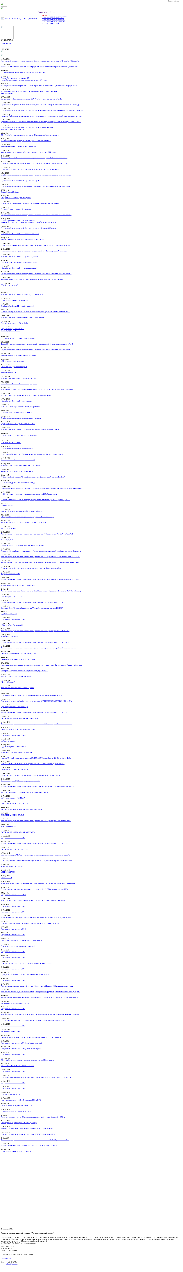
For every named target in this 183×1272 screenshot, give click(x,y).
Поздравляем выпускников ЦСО (13, 935)
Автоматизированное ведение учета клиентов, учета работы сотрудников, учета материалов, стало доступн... (40, 992)
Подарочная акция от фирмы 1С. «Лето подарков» (19, 435)
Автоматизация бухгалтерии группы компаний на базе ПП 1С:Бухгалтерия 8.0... (30, 1145)
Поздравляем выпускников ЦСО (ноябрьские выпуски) (21, 1049)
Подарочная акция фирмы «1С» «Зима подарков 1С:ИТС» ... (12, 330)
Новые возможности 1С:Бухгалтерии (14, 300)
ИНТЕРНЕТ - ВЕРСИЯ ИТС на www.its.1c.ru (17, 1066)
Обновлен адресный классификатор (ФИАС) (17, 412)
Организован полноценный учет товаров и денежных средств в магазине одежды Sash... (33, 1020)
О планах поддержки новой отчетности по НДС (18, 483)
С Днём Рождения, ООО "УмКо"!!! (13, 747)
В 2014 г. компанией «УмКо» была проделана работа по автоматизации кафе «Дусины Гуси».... (35, 500)
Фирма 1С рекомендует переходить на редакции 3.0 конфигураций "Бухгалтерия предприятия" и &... (37, 344)
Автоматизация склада (50, 23)
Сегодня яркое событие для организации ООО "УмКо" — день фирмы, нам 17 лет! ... (31, 99)
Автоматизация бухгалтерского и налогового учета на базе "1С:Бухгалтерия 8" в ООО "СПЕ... (35, 631)
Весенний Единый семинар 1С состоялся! (16, 209)
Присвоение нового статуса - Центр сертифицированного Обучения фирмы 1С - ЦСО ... (33, 1117)
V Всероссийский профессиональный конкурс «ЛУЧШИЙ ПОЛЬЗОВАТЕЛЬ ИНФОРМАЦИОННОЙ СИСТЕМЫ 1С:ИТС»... (30, 221)
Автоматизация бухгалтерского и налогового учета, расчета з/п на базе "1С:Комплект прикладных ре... (38, 786)
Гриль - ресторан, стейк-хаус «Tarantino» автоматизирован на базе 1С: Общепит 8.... (31, 775)
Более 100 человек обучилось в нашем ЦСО (17, 1106)
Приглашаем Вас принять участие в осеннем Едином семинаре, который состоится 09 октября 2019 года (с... (40, 61)
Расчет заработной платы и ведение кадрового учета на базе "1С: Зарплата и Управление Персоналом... (38, 883)
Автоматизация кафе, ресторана (53, 21)
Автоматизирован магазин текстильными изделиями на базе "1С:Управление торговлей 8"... (34, 889)
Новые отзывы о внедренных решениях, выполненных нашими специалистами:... (30, 203)
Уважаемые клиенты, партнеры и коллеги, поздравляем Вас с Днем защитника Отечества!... (34, 251)
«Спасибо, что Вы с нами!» (11, 443)
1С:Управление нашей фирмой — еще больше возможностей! (23, 72)
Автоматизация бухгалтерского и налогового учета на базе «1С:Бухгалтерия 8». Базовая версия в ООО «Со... (40, 557)
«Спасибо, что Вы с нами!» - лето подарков (16, 401)
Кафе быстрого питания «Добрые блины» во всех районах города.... (25, 792)
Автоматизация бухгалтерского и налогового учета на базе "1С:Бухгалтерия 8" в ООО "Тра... (35, 712)
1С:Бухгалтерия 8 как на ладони (12, 361)
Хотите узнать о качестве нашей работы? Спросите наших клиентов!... (26, 395)
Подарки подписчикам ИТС (11, 1094)
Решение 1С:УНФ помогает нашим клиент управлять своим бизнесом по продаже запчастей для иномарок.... (40, 67)
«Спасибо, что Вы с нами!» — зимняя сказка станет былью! (22, 317)
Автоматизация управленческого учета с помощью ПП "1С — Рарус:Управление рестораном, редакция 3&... (40, 997)
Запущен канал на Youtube (10, 574)
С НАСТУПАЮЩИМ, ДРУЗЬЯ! (12, 815)
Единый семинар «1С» (9, 372)
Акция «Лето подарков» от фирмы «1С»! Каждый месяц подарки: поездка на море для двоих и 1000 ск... (24, 79)
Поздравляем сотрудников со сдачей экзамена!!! (18, 946)
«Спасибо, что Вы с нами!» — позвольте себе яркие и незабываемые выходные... (30, 429)
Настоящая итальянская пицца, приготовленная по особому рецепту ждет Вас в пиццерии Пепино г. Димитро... (41, 665)
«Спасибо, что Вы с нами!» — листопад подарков (19, 384)
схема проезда (6, 1258)
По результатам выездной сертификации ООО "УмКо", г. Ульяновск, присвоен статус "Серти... (35, 163)
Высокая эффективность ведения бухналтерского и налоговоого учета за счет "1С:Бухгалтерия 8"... (37, 917)
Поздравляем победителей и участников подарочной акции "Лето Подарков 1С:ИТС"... (32, 695)
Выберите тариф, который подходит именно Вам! (19, 262)
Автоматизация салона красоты (53, 20)
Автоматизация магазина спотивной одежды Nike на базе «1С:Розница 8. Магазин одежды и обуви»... (38, 986)
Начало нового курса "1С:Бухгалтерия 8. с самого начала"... (22, 940)
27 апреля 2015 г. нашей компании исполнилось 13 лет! (21, 465)
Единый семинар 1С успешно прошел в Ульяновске (19, 355)
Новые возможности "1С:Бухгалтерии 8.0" (16, 1151)
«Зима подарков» (7, 539)
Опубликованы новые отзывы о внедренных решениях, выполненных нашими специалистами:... (36, 175)
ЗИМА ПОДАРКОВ (8, 826)
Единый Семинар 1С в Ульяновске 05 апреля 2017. (19, 146)
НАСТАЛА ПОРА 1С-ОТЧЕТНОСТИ (15, 804)
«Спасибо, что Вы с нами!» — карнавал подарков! (19, 256)
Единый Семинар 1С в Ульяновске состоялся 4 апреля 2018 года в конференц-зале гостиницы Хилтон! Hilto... (41, 122)
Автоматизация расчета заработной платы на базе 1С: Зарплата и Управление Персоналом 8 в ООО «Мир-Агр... (41, 591)
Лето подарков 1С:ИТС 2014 (11, 596)
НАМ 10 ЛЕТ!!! (6, 878)
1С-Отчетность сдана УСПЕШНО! (13, 798)
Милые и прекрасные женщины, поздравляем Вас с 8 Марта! (23, 239)
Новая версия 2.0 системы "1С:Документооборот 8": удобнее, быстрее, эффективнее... (32, 454)
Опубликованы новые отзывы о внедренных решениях (21, 418)
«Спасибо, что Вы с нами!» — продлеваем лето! (18, 378)
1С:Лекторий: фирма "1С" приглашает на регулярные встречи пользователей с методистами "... (35, 855)
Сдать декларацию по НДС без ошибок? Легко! (18, 424)
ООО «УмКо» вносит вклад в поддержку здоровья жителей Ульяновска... (27, 1060)
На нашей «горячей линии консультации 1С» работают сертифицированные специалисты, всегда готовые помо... (42, 488)
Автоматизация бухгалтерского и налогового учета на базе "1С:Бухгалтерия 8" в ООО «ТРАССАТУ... (37, 534)
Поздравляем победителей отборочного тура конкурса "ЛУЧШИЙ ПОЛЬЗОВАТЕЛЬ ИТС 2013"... (36, 701)
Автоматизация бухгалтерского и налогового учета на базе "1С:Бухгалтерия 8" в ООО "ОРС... (35, 602)
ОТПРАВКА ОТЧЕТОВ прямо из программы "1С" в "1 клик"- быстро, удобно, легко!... (32, 764)
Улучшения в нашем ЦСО (10, 1031)
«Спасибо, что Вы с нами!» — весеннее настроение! (20, 234)
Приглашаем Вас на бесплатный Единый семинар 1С (20, 181)
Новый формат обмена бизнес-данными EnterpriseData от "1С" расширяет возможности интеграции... (37, 389)
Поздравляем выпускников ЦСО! (13, 619)
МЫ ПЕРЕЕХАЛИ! (8, 872)
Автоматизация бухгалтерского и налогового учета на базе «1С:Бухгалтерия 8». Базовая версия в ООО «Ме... (40, 579)
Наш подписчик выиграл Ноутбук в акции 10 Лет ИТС (21, 1100)
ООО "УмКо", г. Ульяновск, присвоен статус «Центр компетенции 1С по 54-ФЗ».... (31, 169)
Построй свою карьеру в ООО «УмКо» (15, 323)
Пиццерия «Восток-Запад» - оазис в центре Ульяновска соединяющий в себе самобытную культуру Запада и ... (41, 551)
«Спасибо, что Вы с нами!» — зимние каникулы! (19, 268)
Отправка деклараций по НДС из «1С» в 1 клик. (18, 659)
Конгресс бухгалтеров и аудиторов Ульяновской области (21, 511)
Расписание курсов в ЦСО (10, 636)
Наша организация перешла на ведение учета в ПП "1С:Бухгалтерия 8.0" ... (28, 1128)
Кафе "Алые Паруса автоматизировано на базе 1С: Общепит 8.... (24, 522)
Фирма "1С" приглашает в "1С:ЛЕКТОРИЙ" (17, 471)
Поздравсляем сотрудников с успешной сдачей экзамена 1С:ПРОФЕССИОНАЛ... (30, 923)
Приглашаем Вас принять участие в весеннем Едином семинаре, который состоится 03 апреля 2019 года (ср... (40, 105)
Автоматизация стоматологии (53, 18)
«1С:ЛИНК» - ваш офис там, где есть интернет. (18, 585)
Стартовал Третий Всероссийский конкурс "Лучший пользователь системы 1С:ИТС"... (32, 608)
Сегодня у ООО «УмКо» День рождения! (16, 198)
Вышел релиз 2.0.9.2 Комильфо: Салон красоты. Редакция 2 (22, 545)
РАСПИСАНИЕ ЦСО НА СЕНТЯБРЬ (14, 849)
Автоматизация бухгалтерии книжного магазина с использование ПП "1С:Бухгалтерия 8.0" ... (35, 1140)
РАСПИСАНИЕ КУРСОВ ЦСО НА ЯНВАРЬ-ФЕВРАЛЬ (21, 809)
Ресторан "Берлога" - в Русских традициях (16, 676)
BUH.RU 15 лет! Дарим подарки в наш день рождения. (21, 407)
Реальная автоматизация (58, 16)
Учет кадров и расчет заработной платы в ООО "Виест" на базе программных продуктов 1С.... (35, 900)
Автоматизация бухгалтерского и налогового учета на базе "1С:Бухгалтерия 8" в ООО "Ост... (35, 843)
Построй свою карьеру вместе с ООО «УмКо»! (18, 338)
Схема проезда (6, 44)
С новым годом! (7, 505)
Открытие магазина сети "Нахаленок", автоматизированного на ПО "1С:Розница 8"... (32, 1037)
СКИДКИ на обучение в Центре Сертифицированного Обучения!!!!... (26, 963)
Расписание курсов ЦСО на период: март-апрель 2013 (20, 781)
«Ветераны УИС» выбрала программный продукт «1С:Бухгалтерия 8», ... (27, 517)
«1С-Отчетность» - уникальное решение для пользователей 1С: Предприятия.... (29, 494)
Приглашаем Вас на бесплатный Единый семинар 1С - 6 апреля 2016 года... (28, 228)
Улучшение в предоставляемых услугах (15, 1003)
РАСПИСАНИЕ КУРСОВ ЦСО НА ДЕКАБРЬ (18, 832)
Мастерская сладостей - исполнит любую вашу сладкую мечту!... (24, 671)
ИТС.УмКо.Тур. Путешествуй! (12, 625)
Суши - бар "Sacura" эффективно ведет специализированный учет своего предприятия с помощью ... (37, 861)
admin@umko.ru (11, 1264)
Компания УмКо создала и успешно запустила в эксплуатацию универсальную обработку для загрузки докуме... (41, 116)
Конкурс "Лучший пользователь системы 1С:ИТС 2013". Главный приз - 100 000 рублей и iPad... (36, 758)
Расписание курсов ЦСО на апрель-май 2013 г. (18, 752)
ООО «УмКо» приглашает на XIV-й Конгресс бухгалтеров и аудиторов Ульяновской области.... (35, 312)
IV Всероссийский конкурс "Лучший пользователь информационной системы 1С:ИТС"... (33, 477)
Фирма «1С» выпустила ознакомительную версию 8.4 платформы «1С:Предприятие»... (32, 279)
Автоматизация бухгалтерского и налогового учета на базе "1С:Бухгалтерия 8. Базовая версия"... (36, 821)
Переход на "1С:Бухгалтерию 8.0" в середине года (19, 1123)
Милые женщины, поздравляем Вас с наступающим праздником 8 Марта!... (28, 152)
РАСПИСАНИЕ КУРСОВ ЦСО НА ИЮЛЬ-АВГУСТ (20, 718)
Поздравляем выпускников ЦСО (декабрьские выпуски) (21, 1043)
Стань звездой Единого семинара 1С (14, 367)
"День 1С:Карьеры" (8, 682)
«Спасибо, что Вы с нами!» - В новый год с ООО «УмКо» (22, 294)
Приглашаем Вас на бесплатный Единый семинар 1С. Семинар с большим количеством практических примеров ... (42, 110)
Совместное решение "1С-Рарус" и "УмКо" (16, 1111)
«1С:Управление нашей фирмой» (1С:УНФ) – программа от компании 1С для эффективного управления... (39, 86)
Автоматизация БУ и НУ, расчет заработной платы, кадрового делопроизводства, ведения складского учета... (40, 562)
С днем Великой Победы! (10, 192)
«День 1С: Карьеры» (8, 528)
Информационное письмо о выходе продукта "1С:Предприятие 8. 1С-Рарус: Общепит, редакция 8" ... (37, 1077)
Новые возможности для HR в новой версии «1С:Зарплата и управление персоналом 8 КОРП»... (36, 245)
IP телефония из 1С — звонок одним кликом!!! (18, 460)
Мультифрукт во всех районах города (14, 707)
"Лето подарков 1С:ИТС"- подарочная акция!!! (18, 729)
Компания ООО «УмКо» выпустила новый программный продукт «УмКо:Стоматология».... (34, 158)
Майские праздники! (8, 741)
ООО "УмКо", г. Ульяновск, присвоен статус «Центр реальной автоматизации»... (30, 135)
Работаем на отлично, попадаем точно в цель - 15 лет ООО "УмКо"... (26, 141)
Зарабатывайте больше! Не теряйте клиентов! (17, 306)
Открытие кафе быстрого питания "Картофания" (18, 653)
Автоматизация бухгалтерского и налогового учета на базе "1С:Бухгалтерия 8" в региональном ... (36, 724)
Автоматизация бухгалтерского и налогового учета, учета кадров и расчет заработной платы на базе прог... (39, 648)
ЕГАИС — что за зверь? (9, 285)
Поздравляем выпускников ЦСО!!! (13, 735)
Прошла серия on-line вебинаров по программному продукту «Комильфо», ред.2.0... (31, 568)
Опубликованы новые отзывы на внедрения (17, 448)
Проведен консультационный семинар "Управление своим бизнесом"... (27, 974)
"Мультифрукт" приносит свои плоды (14, 769)
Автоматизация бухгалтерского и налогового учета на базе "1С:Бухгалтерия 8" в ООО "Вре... (35, 642)
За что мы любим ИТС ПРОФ (12, 866)
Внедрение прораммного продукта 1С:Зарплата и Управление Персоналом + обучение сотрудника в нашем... (40, 1014)
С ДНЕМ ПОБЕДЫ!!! (9, 614)
